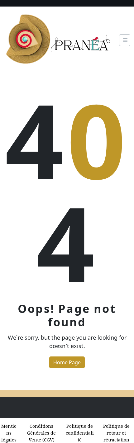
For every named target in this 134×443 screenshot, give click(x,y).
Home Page (67, 362)
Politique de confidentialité (80, 432)
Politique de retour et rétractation (116, 432)
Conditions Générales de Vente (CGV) (41, 432)
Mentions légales (9, 432)
